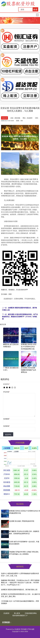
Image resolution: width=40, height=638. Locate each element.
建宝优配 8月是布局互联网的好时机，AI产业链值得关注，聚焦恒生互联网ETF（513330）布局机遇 (20, 316)
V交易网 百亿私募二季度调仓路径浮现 (21, 521)
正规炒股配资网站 (31, 613)
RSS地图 (24, 629)
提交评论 (8, 434)
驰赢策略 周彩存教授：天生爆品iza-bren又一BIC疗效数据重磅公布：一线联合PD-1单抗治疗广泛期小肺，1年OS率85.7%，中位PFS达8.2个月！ (20, 582)
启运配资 (6, 613)
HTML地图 (30, 629)
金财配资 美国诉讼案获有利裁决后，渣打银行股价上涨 (19, 589)
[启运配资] (18, 3)
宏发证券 (4, 118)
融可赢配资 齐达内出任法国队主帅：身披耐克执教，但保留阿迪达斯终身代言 (24, 532)
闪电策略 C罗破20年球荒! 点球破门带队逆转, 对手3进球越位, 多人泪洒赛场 (24, 553)
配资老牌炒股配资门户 (20, 615)
